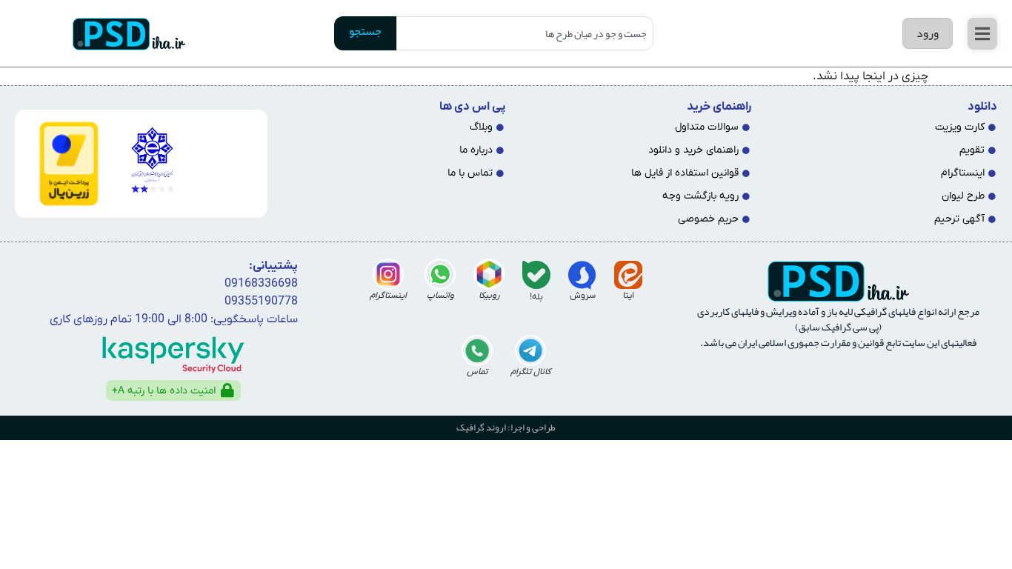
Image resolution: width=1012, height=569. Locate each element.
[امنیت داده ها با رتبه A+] (227, 390)
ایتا (628, 296)
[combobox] (524, 33)
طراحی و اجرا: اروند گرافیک (506, 427)
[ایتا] (628, 275)
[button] (982, 34)
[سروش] (582, 275)
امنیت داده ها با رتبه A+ (164, 391)
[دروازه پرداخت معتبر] (63, 163)
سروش (583, 296)
